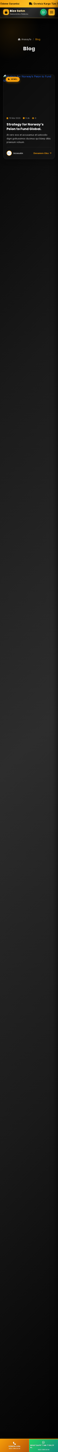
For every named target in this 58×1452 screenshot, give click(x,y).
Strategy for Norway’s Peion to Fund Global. (25, 126)
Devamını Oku (41, 153)
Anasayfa (26, 39)
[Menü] (51, 12)
